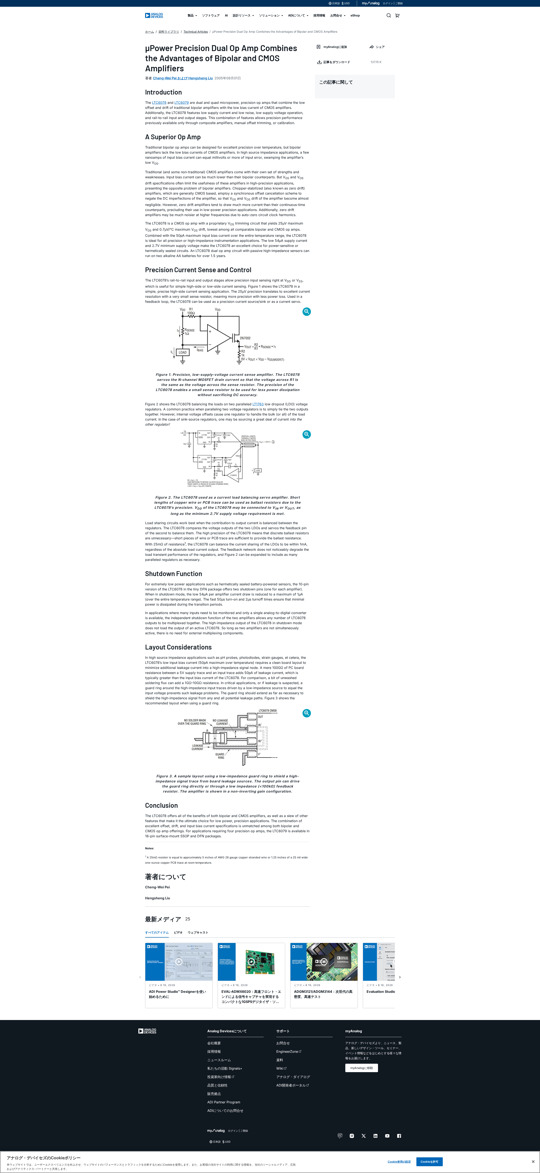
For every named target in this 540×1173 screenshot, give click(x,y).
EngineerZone (287, 1051)
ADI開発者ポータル (291, 1085)
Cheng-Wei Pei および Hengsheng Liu (183, 78)
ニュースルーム (219, 1060)
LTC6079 (181, 102)
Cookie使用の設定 (399, 1161)
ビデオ (178, 932)
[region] (270, 1162)
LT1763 (258, 404)
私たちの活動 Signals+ (224, 1068)
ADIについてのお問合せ (225, 1110)
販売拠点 (214, 1094)
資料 (279, 1060)
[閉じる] (533, 1161)
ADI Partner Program (223, 1102)
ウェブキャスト (198, 932)
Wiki (279, 1068)
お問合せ (283, 1043)
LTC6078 (159, 102)
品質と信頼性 (217, 1085)
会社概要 (214, 1043)
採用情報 (214, 1051)
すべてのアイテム (157, 932)
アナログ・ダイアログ (293, 1077)
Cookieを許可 (429, 1161)
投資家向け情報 (219, 1077)
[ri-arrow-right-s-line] (400, 977)
